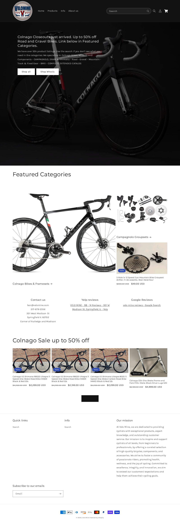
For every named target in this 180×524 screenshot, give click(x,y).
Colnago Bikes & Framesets (31, 283)
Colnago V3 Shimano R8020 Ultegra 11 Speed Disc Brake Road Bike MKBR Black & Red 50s (31, 378)
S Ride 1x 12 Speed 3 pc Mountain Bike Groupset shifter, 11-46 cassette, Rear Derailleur (140, 278)
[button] (154, 11)
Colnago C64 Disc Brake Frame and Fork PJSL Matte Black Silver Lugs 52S (148, 381)
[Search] (148, 11)
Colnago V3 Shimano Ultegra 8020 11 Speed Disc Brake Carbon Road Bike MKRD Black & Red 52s (109, 378)
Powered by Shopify (97, 517)
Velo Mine (85, 517)
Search (16, 427)
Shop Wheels (47, 71)
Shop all (26, 71)
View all (90, 398)
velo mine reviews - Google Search (142, 305)
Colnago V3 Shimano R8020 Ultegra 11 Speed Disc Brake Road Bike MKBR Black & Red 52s (70, 378)
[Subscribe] (60, 493)
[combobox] (128, 11)
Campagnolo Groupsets (132, 237)
